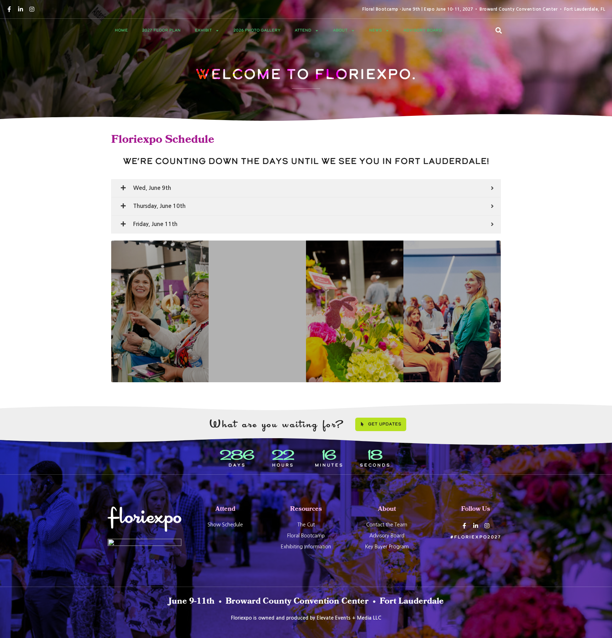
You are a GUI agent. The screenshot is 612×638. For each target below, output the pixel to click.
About (340, 30)
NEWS (375, 30)
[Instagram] (32, 9)
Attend (303, 30)
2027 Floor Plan (161, 30)
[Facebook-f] (9, 9)
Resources (306, 509)
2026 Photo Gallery (256, 30)
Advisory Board (422, 30)
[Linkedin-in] (20, 9)
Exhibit (203, 30)
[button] (498, 30)
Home (121, 30)
